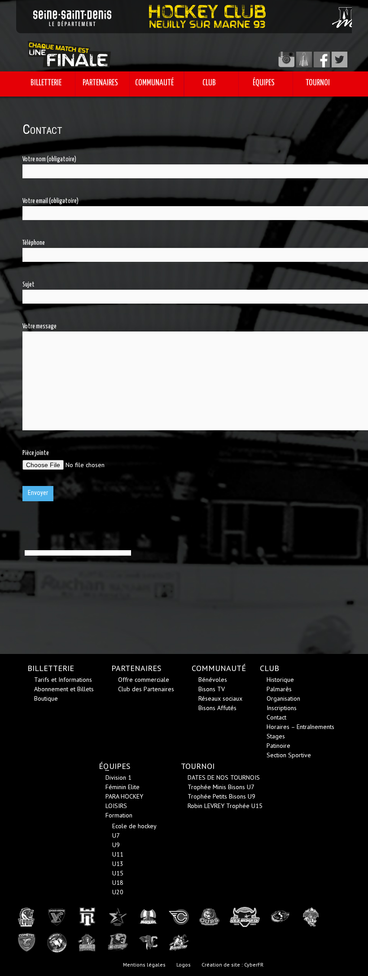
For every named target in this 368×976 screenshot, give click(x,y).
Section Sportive (289, 755)
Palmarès (279, 689)
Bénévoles (212, 680)
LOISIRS (116, 806)
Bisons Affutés (217, 708)
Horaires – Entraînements (300, 727)
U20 (117, 892)
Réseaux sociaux (220, 698)
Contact (276, 717)
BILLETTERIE (46, 83)
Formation (118, 815)
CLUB (209, 83)
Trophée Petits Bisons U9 (221, 796)
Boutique (46, 698)
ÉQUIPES (264, 83)
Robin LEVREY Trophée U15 (225, 806)
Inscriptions (282, 708)
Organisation (283, 698)
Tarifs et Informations (63, 680)
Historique (280, 680)
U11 (117, 854)
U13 (117, 864)
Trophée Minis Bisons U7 (221, 787)
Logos (183, 964)
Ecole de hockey (134, 826)
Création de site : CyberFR (232, 964)
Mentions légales (144, 964)
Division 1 (118, 777)
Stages (276, 736)
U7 (116, 835)
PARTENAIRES (100, 83)
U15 (117, 873)
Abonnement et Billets (64, 689)
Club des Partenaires (146, 689)
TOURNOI (318, 83)
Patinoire (278, 746)
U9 (116, 845)
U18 (117, 883)
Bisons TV (211, 689)
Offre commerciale (143, 680)
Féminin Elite (122, 787)
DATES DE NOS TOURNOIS (224, 777)
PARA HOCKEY (124, 796)
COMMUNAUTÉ (154, 83)
